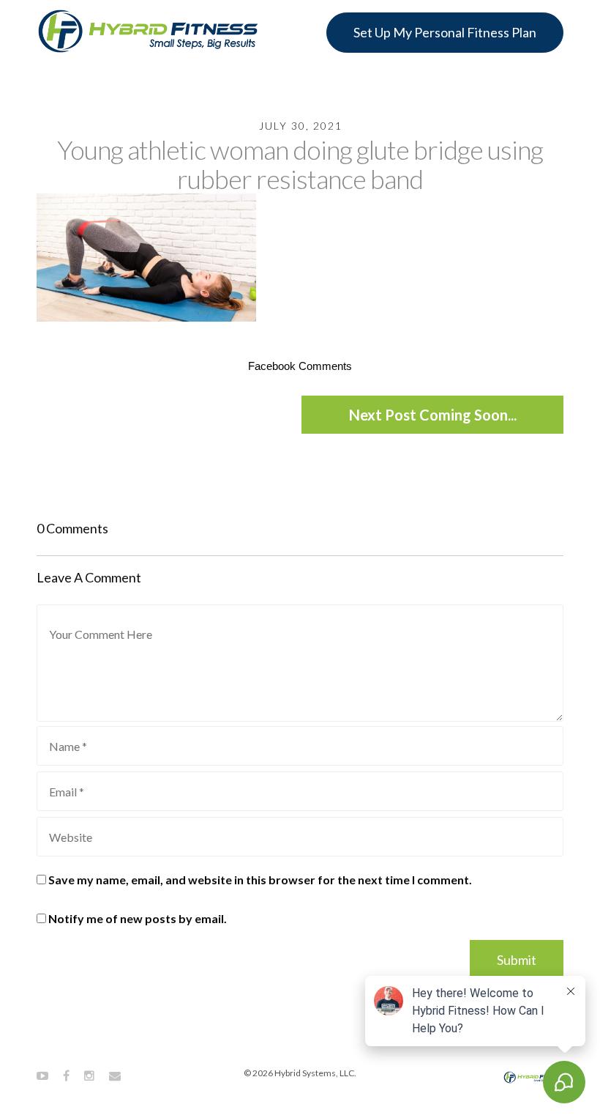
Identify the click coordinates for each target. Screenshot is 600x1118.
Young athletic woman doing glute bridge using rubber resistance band (300, 164)
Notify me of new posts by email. (137, 918)
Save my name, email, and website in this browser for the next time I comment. (260, 879)
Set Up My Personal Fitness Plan (444, 32)
